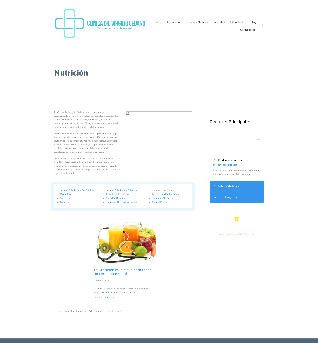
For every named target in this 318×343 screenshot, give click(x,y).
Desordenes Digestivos (117, 194)
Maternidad (66, 194)
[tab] (237, 140)
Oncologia (65, 198)
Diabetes (64, 202)
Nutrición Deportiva (116, 198)
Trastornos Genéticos (162, 198)
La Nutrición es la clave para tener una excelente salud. (122, 272)
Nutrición (109, 297)
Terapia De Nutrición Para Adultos (77, 190)
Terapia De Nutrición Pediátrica (121, 190)
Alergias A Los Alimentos (164, 190)
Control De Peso (160, 202)
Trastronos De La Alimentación (121, 202)
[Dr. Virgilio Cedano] (100, 26)
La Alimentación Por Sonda (165, 194)
